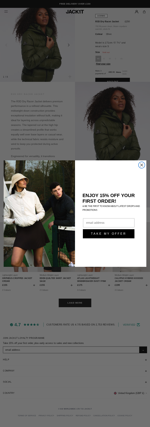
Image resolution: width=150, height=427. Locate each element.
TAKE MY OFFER (108, 233)
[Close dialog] (141, 165)
